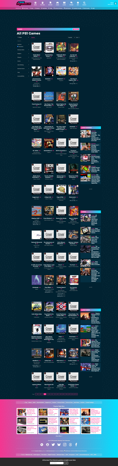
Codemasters (36, 317)
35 (89, 369)
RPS (95, 454)
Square (39, 107)
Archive (82, 402)
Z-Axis (40, 341)
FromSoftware (36, 83)
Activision (47, 179)
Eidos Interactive (47, 131)
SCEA (46, 198)
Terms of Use (69, 402)
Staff (34, 402)
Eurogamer (72, 454)
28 (89, 345)
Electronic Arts (59, 387)
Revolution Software (75, 108)
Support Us (48, 402)
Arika (63, 107)
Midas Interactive (73, 128)
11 (64, 394)
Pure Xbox (44, 454)
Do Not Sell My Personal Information (79, 451)
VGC (77, 454)
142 (89, 251)
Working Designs (72, 57)
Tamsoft (38, 179)
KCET (38, 245)
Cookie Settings (90, 402)
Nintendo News (60, 454)
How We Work (40, 402)
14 (73, 394)
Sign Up (111, 4)
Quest (38, 131)
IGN (67, 454)
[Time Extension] (23, 3)
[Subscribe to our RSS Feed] (41, 445)
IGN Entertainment (51, 451)
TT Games (50, 198)
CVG (92, 454)
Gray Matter (75, 387)
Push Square (37, 454)
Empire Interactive (47, 387)
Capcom (59, 107)
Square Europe (47, 220)
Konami (48, 80)
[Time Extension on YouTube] (47, 445)
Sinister (75, 245)
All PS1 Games (28, 33)
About (30, 402)
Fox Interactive (59, 266)
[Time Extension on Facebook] (76, 445)
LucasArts (61, 131)
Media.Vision (62, 362)
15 (76, 394)
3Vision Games (75, 266)
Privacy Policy (61, 402)
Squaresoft (49, 57)
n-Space (49, 269)
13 (70, 394)
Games (20, 29)
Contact (54, 402)
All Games (76, 29)
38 (89, 265)
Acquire (51, 179)
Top (26, 402)
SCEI (45, 245)
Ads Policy (76, 402)
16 (89, 220)
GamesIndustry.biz (84, 454)
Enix (47, 107)
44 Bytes (62, 451)
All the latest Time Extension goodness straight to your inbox (59, 460)
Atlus (35, 131)
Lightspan (49, 342)
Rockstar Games (59, 317)
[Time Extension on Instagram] (64, 445)
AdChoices (68, 451)
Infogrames (59, 198)
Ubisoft (71, 245)
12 (67, 394)
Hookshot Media (38, 451)
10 (62, 394)
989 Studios (64, 291)
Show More (59, 436)
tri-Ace (50, 107)
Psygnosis (61, 80)
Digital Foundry (51, 454)
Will (35, 198)
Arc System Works (50, 362)
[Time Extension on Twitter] (53, 445)
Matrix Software (50, 245)
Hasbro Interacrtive (35, 57)
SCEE (69, 108)
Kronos (52, 289)
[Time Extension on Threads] (70, 445)
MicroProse (36, 267)
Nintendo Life (29, 454)
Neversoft (51, 317)
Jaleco (37, 198)
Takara (34, 179)
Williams (73, 339)
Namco (39, 153)
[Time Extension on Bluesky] (59, 445)
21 (89, 160)
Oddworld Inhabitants (61, 59)
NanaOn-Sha (75, 290)
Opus (64, 339)
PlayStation (21, 46)
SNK (73, 81)
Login (109, 4)
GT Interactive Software (61, 57)
